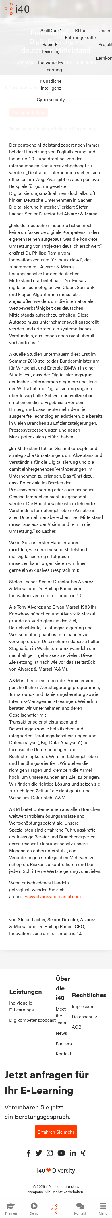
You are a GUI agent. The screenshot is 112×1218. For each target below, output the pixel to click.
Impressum (83, 1006)
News (61, 1033)
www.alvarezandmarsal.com (53, 896)
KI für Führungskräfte (80, 34)
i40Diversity (56, 1170)
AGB (76, 1026)
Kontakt (80, 1213)
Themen (11, 1213)
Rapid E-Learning (51, 47)
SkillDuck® (50, 30)
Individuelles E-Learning (50, 66)
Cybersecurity (51, 99)
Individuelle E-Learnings (21, 1006)
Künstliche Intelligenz (50, 84)
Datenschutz (84, 1016)
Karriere (64, 1043)
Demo (34, 1213)
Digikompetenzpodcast (32, 1020)
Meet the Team (61, 1015)
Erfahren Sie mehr (56, 1131)
